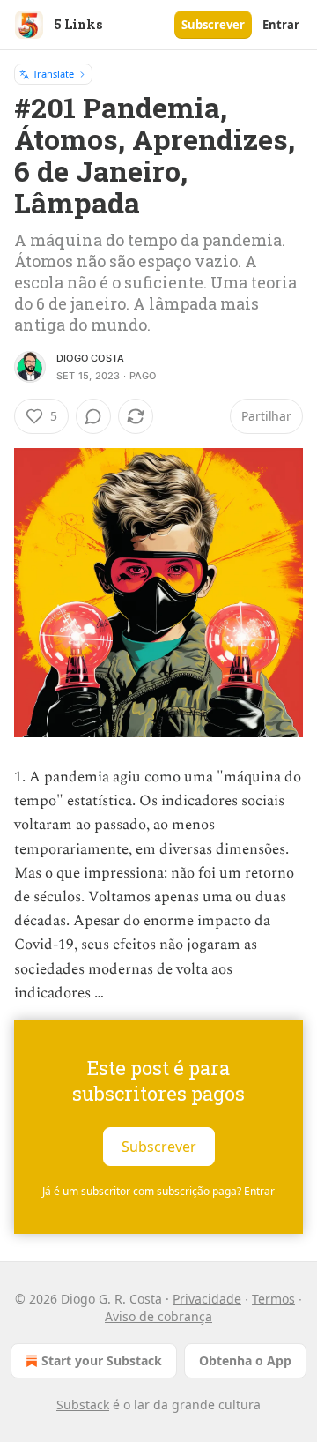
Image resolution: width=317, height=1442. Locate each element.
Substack (82, 1404)
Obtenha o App (245, 1360)
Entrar (280, 25)
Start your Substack (101, 1360)
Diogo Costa (90, 358)
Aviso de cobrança (158, 1316)
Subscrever (213, 25)
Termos (273, 1298)
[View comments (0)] (93, 416)
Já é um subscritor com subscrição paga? (158, 1191)
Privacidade (207, 1298)
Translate (53, 73)
